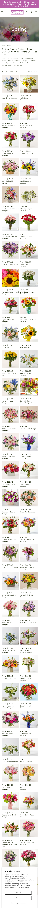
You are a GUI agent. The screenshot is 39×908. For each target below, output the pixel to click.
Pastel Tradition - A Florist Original (27, 651)
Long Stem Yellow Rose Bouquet (9, 374)
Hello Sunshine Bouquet (25, 99)
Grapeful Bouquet (27, 153)
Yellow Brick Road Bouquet (27, 816)
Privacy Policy (24, 887)
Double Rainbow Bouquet (8, 127)
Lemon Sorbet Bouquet (7, 402)
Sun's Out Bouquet (9, 678)
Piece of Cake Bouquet (7, 624)
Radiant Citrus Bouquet (25, 735)
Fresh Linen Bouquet (10, 761)
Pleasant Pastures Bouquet (9, 430)
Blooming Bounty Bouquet (9, 513)
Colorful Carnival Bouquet (26, 707)
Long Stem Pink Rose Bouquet (10, 237)
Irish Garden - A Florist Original (8, 707)
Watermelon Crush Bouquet (9, 816)
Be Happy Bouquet (27, 347)
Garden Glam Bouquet (28, 429)
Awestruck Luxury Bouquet (9, 540)
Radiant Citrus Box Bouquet (9, 596)
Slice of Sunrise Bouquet (26, 788)
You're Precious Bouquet (26, 127)
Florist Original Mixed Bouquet (10, 293)
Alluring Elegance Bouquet (27, 210)
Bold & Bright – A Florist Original (26, 402)
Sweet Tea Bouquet (27, 512)
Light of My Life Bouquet (8, 321)
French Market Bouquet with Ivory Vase (9, 844)
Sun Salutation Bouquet (25, 374)
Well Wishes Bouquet (28, 623)
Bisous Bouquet (26, 761)
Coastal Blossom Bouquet (8, 651)
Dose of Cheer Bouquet (7, 735)
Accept (18, 893)
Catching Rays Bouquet (25, 182)
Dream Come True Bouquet (27, 843)
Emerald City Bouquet (10, 567)
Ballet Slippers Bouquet (25, 485)
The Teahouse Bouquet (7, 788)
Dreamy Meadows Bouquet (27, 540)
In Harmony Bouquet (10, 264)
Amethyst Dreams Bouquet (27, 568)
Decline (18, 898)
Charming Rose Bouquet (26, 237)
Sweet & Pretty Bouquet (7, 154)
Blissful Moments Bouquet (8, 457)
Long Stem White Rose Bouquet (27, 293)
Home (4, 45)
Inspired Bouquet (8, 347)
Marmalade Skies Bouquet (26, 596)
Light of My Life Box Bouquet (9, 485)
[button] (27, 12)
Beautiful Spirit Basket (8, 182)
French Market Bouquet (25, 265)
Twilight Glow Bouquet (25, 457)
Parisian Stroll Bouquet (25, 679)
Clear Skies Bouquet (9, 98)
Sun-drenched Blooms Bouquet (28, 321)
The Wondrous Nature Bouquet (10, 210)
